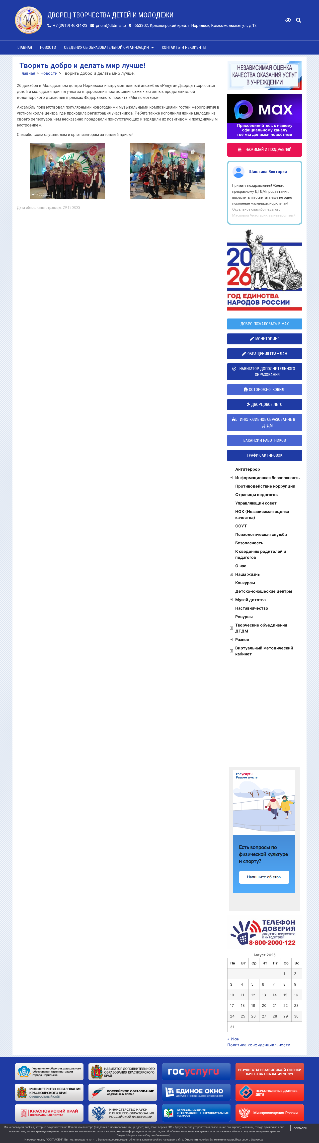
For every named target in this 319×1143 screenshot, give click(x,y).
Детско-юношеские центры (263, 591)
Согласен (300, 1128)
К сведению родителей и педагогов (260, 554)
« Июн (233, 1038)
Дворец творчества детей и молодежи (110, 15)
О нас (240, 565)
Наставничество (251, 608)
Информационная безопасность (267, 477)
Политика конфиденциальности (258, 1044)
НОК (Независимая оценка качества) (262, 514)
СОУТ (241, 525)
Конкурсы (245, 582)
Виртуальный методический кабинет (264, 650)
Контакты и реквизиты (184, 47)
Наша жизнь (247, 574)
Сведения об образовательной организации (106, 47)
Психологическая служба (261, 534)
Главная (24, 47)
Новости (48, 47)
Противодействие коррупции (265, 486)
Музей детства (250, 599)
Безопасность (249, 542)
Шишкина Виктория (268, 171)
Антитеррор (247, 469)
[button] (298, 20)
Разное (242, 639)
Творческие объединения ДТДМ (261, 628)
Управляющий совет (256, 503)
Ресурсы (244, 616)
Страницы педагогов (256, 494)
